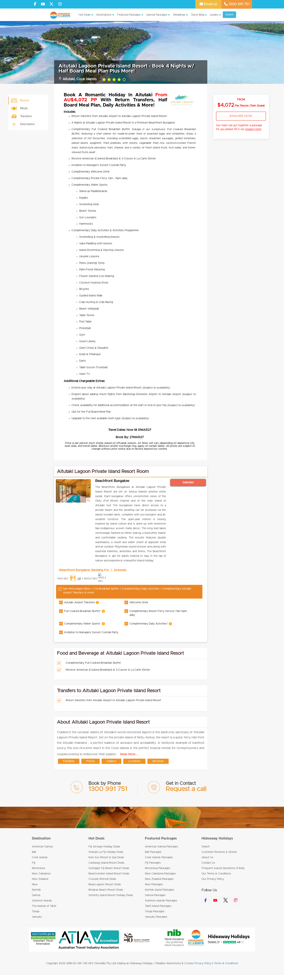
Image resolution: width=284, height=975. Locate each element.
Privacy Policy (202, 963)
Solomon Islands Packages (161, 900)
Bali (34, 852)
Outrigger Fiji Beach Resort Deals (108, 868)
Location (134, 761)
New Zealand (40, 879)
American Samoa (42, 846)
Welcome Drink (138, 602)
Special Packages (156, 15)
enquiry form (253, 129)
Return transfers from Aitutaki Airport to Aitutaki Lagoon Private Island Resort (113, 700)
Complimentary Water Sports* (83, 623)
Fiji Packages (153, 863)
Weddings (179, 15)
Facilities (68, 761)
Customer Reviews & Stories (219, 852)
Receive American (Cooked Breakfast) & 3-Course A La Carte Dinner (108, 670)
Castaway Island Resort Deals (106, 863)
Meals (24, 108)
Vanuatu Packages (156, 917)
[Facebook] (35, 4)
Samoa (36, 895)
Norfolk (36, 890)
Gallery (111, 761)
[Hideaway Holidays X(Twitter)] (52, 4)
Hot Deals (85, 15)
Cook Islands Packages (159, 857)
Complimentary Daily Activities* (149, 623)
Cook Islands (40, 857)
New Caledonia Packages (160, 873)
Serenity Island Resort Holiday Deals (110, 895)
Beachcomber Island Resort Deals (108, 873)
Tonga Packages (155, 911)
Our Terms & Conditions (216, 873)
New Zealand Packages (159, 879)
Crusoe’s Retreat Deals (102, 879)
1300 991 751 (239, 4)
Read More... (129, 754)
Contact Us (208, 863)
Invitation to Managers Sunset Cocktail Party (91, 632)
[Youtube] (43, 4)
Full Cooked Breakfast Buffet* (83, 611)
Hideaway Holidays (217, 838)
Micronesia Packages (157, 868)
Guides (214, 15)
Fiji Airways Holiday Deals (104, 846)
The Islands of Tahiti (44, 906)
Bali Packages (153, 852)
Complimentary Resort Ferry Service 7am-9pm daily (158, 613)
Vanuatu (37, 917)
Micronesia (38, 868)
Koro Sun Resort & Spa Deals (106, 857)
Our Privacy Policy (213, 879)
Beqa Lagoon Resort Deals (104, 884)
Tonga (35, 911)
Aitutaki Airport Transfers (80, 602)
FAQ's (90, 761)
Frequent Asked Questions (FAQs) (223, 868)
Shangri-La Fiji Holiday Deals (105, 852)
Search (229, 14)
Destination (41, 838)
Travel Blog (197, 15)
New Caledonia (41, 873)
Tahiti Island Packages (158, 906)
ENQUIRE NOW (241, 116)
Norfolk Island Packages (159, 890)
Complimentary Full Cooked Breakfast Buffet (93, 663)
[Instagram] (60, 4)
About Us (207, 857)
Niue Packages (154, 884)
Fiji (33, 863)
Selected (188, 482)
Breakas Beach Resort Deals (105, 890)
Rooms (24, 100)
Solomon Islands (42, 900)
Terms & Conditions (226, 963)
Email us (210, 4)
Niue (34, 884)
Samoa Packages (155, 895)
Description (27, 124)
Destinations (103, 15)
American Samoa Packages (161, 846)
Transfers (26, 116)
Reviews (158, 761)
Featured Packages (129, 15)
